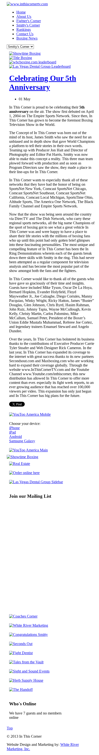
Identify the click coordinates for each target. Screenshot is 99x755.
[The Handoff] (21, 689)
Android (15, 437)
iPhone (14, 428)
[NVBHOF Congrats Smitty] (28, 635)
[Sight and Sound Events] (29, 671)
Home (21, 12)
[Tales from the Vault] (26, 662)
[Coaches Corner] (23, 616)
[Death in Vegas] (24, 473)
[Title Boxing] (20, 58)
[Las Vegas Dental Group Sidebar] (36, 482)
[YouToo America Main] (28, 450)
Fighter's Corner (28, 21)
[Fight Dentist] (21, 653)
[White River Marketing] (28, 625)
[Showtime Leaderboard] (25, 53)
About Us (23, 16)
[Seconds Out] (20, 644)
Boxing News (26, 38)
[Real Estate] (19, 464)
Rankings (23, 29)
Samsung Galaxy (22, 441)
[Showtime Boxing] (22, 457)
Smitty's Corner (28, 25)
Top (10, 728)
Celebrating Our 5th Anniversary (42, 82)
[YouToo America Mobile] (30, 414)
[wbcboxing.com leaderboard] (32, 62)
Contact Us (24, 34)
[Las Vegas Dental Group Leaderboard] (40, 66)
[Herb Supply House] (26, 680)
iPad (12, 432)
